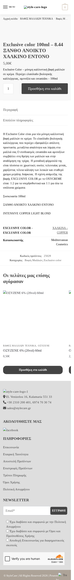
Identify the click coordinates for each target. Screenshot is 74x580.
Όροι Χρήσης (11, 482)
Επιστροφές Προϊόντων (17, 468)
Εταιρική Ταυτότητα (15, 454)
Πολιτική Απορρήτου (16, 489)
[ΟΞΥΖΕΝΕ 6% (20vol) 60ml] (33, 316)
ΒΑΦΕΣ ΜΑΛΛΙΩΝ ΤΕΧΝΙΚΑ (36, 18)
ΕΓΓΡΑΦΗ (59, 510)
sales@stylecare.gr (19, 408)
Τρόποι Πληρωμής (14, 475)
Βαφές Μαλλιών (64, 18)
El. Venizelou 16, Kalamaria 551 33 (28, 396)
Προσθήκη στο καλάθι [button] (33, 369)
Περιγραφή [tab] (10, 110)
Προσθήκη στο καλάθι (44, 89)
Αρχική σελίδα (10, 18)
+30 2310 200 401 (19, 402)
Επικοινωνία (11, 447)
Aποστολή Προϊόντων (17, 461)
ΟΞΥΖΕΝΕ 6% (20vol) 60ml (22, 350)
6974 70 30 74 (41, 402)
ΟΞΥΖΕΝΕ (44, 345)
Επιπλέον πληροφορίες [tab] (18, 120)
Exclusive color (52, 260)
